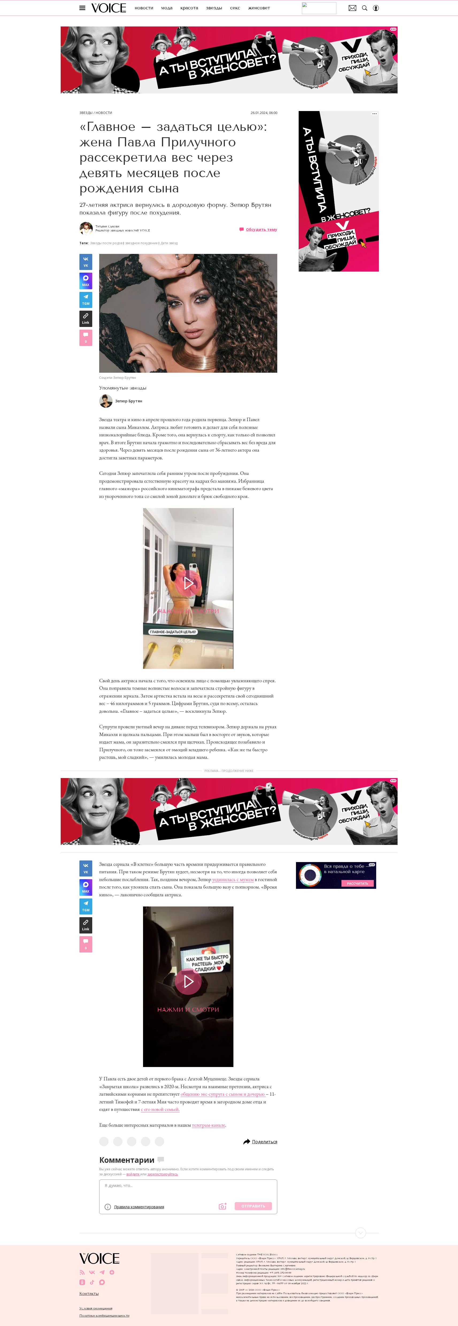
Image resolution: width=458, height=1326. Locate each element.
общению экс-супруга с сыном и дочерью (223, 1094)
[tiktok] (92, 1282)
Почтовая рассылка (352, 8)
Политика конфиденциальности (104, 1315)
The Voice (109, 8)
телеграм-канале (208, 1125)
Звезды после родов (106, 243)
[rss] (82, 1272)
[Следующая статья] (229, 1233)
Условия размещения (95, 1308)
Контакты (89, 1293)
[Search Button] (365, 8)
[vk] (92, 1272)
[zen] (112, 1272)
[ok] (82, 1282)
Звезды (86, 113)
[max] (102, 1282)
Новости (104, 113)
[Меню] (82, 8)
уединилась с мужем (233, 879)
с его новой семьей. (160, 1109)
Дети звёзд (169, 243)
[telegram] (102, 1272)
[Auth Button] (376, 8)
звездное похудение (141, 243)
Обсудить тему (261, 229)
